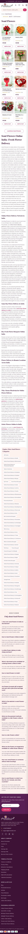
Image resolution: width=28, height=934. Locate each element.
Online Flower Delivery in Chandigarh (12, 526)
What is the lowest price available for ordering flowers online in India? (13, 662)
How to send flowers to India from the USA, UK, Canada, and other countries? (12, 780)
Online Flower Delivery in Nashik (11, 458)
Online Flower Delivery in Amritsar (11, 563)
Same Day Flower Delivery (7, 924)
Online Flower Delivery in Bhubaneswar (12, 494)
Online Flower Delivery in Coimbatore (12, 538)
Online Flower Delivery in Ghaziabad (12, 519)
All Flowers (6, 455)
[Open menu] (26, 5)
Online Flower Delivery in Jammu (11, 488)
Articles (3, 890)
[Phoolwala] (14, 818)
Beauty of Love (6, 115)
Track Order (19, 1)
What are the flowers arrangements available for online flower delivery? (13, 747)
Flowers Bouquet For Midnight (10, 551)
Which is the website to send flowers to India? (13, 702)
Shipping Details (5, 869)
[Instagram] (6, 834)
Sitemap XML (4, 849)
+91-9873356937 (11, 1)
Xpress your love (20, 89)
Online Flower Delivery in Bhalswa (11, 503)
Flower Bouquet (15, 548)
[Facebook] (2, 834)
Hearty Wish (19, 37)
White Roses (7, 529)
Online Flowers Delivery (7, 908)
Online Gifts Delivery (6, 900)
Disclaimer (3, 872)
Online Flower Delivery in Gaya (11, 601)
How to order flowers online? (10, 735)
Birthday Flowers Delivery (7, 913)
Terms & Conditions (6, 862)
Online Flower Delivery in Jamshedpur (12, 522)
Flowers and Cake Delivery (8, 921)
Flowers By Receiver (8, 500)
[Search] (25, 10)
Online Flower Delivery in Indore (11, 484)
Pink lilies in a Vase (19, 115)
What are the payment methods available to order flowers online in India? (12, 718)
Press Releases (5, 893)
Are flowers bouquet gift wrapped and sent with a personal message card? (12, 688)
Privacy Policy (4, 864)
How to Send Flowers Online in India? (13, 637)
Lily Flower (6, 481)
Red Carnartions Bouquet (10, 516)
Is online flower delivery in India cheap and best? (11, 651)
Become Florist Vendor (7, 854)
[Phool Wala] (6, 5)
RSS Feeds (3, 898)
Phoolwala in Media (6, 895)
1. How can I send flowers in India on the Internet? (12, 622)
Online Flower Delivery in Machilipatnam (13, 507)
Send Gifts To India (6, 911)
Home (2, 14)
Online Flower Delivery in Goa (10, 592)
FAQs (2, 846)
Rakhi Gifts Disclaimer (6, 875)
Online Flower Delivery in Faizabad (11, 475)
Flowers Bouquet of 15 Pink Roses (7, 64)
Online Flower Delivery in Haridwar (11, 582)
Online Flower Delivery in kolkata (11, 570)
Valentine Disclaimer (6, 877)
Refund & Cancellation (7, 867)
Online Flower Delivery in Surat (11, 573)
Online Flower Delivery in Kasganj (11, 554)
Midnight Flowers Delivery (7, 916)
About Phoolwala (5, 841)
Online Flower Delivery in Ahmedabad (12, 497)
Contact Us (4, 844)
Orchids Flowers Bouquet (9, 560)
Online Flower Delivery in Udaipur (11, 566)
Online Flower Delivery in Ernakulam (12, 472)
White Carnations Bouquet (10, 541)
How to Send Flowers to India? (11, 673)
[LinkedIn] (12, 834)
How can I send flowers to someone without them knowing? (12, 760)
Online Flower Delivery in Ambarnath (12, 598)
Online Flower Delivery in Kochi (11, 532)
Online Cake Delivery (6, 918)
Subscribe (6, 809)
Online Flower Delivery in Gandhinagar (12, 589)
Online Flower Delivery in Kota (10, 513)
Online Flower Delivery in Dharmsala (12, 510)
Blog (2, 885)
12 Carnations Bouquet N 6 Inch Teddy (6, 39)
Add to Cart (7, 46)
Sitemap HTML (4, 851)
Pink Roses (6, 548)
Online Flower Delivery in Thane (11, 535)
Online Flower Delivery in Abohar (11, 544)
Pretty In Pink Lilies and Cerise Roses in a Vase (20, 64)
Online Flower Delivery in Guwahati (12, 576)
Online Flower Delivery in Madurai (11, 604)
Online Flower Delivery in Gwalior (11, 491)
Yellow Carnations (8, 469)
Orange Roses (7, 579)
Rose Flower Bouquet (16, 481)
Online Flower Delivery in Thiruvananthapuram (9, 465)
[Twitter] (9, 834)
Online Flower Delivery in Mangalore (12, 585)
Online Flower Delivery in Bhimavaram (12, 461)
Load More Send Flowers (14, 131)
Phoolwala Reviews (6, 887)
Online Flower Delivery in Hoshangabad (13, 595)
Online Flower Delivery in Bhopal (11, 478)
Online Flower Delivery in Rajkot (11, 557)
